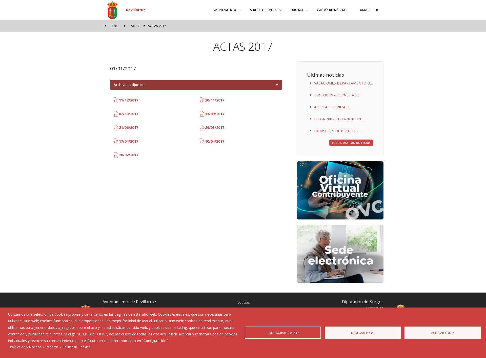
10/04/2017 (214, 141)
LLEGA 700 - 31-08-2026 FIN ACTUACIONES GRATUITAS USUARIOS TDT (337, 119)
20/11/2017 (214, 100)
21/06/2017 (128, 127)
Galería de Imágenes (332, 10)
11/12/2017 (128, 100)
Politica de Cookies (76, 347)
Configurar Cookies (283, 333)
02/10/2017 (128, 113)
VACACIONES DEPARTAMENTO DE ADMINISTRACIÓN (343, 84)
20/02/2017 (128, 154)
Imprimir (52, 347)
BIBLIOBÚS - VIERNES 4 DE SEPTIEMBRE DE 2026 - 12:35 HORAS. (338, 95)
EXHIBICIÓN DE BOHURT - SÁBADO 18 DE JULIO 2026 (336, 131)
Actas (135, 26)
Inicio (115, 26)
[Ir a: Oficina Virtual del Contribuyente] (340, 190)
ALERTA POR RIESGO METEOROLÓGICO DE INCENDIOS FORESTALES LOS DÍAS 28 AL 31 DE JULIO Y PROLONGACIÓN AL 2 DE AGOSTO (342, 107)
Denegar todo (363, 333)
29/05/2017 (214, 127)
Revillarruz (135, 9)
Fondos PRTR (368, 10)
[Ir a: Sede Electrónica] (340, 254)
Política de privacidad (25, 347)
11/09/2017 (214, 113)
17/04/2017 (128, 141)
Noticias (243, 302)
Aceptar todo (442, 333)
